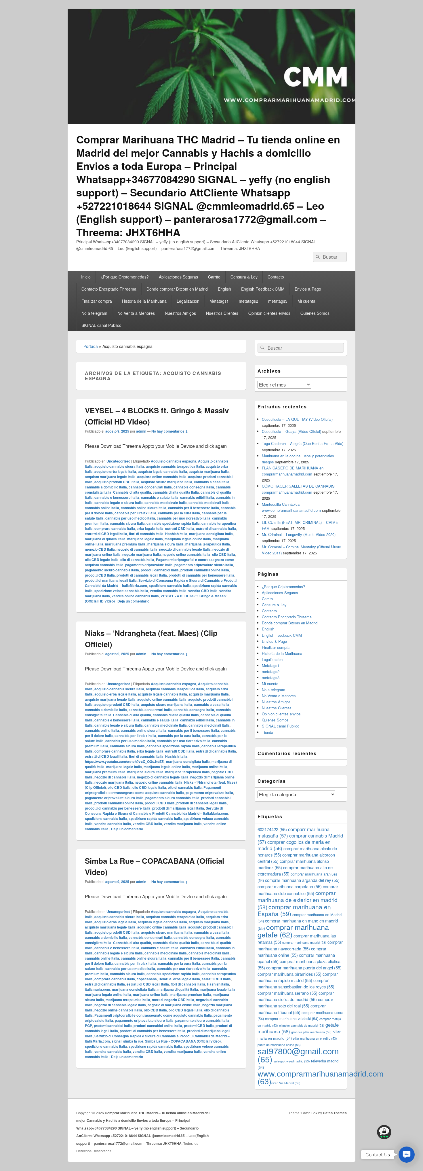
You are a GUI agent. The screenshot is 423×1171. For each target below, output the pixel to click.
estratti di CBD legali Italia (106, 533)
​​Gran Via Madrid (285, 1083)
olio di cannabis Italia (137, 559)
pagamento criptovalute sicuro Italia (203, 564)
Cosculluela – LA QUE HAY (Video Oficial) (297, 419)
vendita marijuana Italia (183, 823)
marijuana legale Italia (145, 538)
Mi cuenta (306, 301)
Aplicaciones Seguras (178, 277)
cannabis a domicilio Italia (106, 487)
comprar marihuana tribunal (292, 1009)
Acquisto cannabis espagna (173, 461)
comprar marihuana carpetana (290, 886)
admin (141, 431)
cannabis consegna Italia (194, 487)
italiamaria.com (97, 989)
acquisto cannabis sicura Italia (119, 466)
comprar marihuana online (292, 951)
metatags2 (248, 301)
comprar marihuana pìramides (289, 974)
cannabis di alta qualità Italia (176, 492)
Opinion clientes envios (269, 313)
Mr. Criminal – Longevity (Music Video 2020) (299, 534)
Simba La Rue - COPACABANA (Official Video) (183, 1041)
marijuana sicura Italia (165, 544)
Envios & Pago (308, 289)
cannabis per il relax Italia (135, 513)
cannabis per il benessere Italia (193, 507)
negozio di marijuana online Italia (174, 1004)
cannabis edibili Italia (197, 497)
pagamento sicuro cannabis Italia (112, 570)
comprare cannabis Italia (114, 528)
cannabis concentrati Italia (150, 487)
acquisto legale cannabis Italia (162, 471)
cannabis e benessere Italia (116, 497)
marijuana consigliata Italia (211, 533)
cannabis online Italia (102, 507)
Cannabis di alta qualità (132, 492)
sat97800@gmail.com (298, 1055)
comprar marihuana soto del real (295, 1002)
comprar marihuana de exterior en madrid (298, 899)
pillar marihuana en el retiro (315, 1038)
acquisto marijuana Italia (209, 471)
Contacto (276, 277)
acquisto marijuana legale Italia (110, 476)
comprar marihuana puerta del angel (304, 968)
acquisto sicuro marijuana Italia (166, 481)
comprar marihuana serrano (287, 993)
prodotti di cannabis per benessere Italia (201, 575)
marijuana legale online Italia (188, 538)
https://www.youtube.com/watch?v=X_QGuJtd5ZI (124, 761)
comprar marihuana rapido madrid (298, 977)
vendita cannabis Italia (168, 590)
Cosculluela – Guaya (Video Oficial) (291, 431)
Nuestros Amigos (180, 313)
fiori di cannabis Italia (146, 533)
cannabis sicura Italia (127, 523)
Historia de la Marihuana (144, 301)
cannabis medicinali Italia (209, 502)
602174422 (272, 829)
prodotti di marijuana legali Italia (111, 580)
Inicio (86, 277)
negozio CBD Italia (100, 549)
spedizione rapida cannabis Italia (155, 818)
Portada (90, 346)
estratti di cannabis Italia (216, 528)
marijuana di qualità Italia (105, 538)
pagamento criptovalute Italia (149, 564)
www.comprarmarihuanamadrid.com (321, 1077)
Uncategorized (118, 461)
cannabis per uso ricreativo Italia (183, 518)
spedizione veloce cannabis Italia (121, 590)
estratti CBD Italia (179, 528)
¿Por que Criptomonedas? (125, 277)
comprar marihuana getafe (293, 930)
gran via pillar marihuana (311, 1032)
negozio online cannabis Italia (186, 554)
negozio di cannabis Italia (137, 549)
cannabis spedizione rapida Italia (173, 523)
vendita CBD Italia (203, 590)
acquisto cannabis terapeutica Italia (175, 466)
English (224, 289)
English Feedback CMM (263, 289)
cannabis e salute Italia (159, 497)
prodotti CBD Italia (100, 575)
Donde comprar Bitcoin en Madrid (177, 289)
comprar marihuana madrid (304, 942)
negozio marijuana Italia (141, 554)
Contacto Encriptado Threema (108, 289)
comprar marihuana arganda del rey (302, 880)
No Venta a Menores (136, 313)
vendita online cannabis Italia (135, 595)
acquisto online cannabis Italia (161, 476)
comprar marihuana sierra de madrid (296, 996)
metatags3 (277, 301)
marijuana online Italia (209, 766)
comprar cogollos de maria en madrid (294, 845)
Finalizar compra (96, 301)
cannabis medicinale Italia (165, 502)
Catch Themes (335, 1112)
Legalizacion (188, 301)
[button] (407, 1155)
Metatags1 (219, 301)
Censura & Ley (244, 277)
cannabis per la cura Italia (179, 513)
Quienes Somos (314, 313)
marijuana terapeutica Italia (207, 544)
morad (157, 999)
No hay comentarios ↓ (169, 431)
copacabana (147, 978)
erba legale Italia (150, 528)
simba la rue (133, 1041)
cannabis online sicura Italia (143, 507)
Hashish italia (176, 533)
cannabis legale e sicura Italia (118, 502)
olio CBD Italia (223, 554)
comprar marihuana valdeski (291, 1018)
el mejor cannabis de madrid (301, 1025)
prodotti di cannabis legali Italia (142, 575)
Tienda (267, 732)
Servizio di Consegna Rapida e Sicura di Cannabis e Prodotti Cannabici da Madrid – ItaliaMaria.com (156, 811)
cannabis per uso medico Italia (130, 518)
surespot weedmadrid (292, 1061)
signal (116, 1041)
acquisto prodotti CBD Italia (116, 481)
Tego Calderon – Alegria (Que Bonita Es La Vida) (302, 443)
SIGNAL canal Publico (101, 325)
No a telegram (94, 313)
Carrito (214, 277)
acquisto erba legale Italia (115, 471)
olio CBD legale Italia (102, 559)
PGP (88, 1025)
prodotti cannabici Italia (160, 570)
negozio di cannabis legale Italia (185, 549)
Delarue (165, 978)
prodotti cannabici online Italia (204, 570)
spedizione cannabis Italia (170, 585)
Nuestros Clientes (222, 313)
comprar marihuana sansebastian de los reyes (296, 983)
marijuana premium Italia (125, 544)
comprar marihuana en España (294, 910)
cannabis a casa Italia (211, 481)
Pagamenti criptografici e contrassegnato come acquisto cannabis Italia (153, 790)
